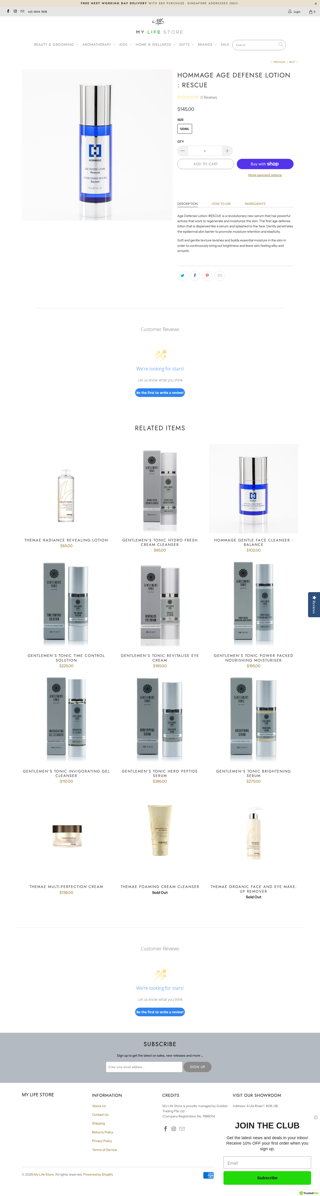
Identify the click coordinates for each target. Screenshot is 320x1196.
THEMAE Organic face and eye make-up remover (253, 835)
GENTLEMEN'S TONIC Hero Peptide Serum (160, 719)
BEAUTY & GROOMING (55, 44)
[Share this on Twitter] (182, 276)
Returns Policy (102, 1132)
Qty (180, 141)
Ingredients (255, 204)
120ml (185, 129)
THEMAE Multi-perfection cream (66, 835)
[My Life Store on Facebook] (8, 11)
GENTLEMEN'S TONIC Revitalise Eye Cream (160, 604)
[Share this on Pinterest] (207, 276)
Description (187, 204)
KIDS (124, 44)
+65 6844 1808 (37, 12)
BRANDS (206, 44)
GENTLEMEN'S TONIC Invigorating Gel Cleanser (66, 719)
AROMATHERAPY (97, 44)
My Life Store (43, 1174)
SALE (225, 44)
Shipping (98, 1123)
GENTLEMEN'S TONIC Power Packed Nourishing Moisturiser (253, 604)
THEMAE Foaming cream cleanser (160, 835)
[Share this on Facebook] (195, 276)
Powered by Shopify (98, 1174)
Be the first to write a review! (160, 392)
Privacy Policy (102, 1141)
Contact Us (100, 1114)
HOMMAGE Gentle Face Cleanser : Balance (253, 488)
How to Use (221, 204)
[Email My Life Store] (22, 11)
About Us (99, 1106)
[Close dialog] (315, 1117)
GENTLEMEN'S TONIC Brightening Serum (253, 719)
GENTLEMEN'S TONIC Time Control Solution (66, 604)
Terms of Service (104, 1150)
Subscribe (267, 1178)
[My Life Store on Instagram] (15, 11)
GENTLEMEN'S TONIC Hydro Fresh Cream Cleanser (160, 488)
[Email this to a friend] (220, 276)
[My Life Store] (160, 26)
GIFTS (184, 44)
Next (292, 62)
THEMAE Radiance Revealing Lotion (66, 488)
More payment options (265, 175)
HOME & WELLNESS (154, 44)
